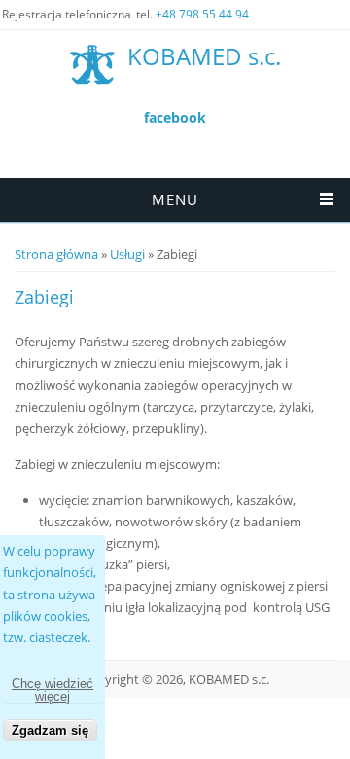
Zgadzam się (50, 730)
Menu (175, 199)
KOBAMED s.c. (204, 57)
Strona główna (56, 254)
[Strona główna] (92, 64)
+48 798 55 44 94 (202, 14)
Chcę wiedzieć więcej (52, 690)
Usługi (127, 254)
